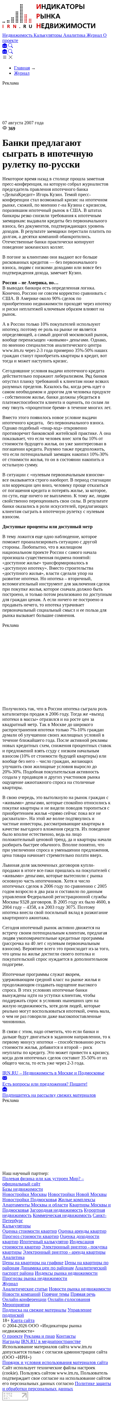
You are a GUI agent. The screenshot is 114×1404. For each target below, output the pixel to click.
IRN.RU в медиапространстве (51, 1341)
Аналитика (75, 35)
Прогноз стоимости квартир (30, 1236)
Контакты (66, 1336)
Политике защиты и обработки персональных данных (56, 1386)
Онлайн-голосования (69, 1299)
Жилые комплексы (76, 1199)
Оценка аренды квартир (82, 1231)
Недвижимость (18, 35)
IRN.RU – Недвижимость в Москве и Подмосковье (53, 1072)
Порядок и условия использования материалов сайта (55, 1362)
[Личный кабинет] (5, 46)
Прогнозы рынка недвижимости (34, 1278)
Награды (11, 1341)
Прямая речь (82, 1294)
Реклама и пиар (39, 1336)
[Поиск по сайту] (10, 46)
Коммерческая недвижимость (62, 1215)
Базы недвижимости (22, 1189)
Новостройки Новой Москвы (77, 1194)
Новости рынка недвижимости (80, 1288)
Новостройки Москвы (24, 1194)
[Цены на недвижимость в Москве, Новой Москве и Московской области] (49, 29)
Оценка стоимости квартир (29, 1231)
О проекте (12, 1336)
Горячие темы (55, 1294)
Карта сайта (22, 1320)
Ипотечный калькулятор (44, 1241)
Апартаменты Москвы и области (35, 1204)
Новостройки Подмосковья (29, 1199)
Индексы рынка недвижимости (66, 1273)
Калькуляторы (48, 35)
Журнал (95, 35)
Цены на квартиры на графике (32, 1262)
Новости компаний (21, 1294)
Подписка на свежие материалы (34, 1309)
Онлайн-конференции (24, 1299)
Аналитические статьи (25, 1288)
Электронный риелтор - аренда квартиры (64, 1252)
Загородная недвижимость (56, 1210)
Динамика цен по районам (47, 1267)
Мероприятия (16, 1304)
